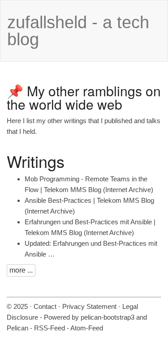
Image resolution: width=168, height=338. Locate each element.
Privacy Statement (89, 306)
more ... (21, 270)
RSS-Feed (49, 328)
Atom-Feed (86, 328)
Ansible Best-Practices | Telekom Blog (89, 200)
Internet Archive (128, 189)
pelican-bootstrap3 (107, 317)
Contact (45, 306)
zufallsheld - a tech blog (78, 31)
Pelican (17, 328)
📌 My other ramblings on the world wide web (84, 97)
